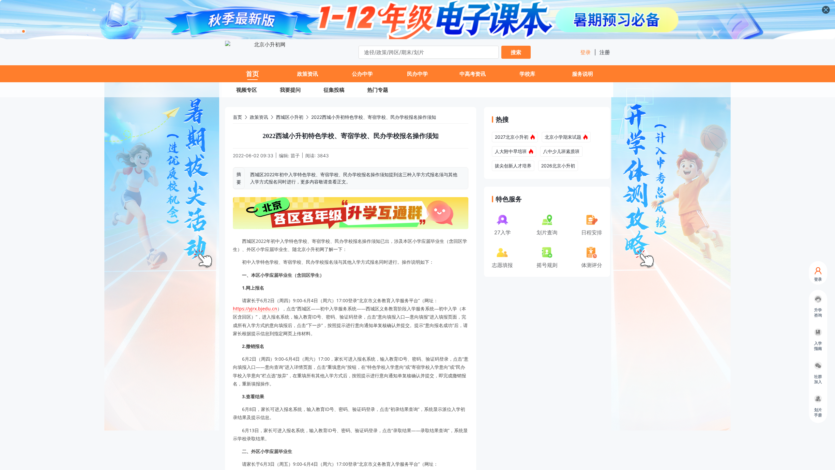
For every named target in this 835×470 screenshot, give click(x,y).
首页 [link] (237, 117)
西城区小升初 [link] (289, 117)
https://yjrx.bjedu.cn (255, 309)
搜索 (516, 52)
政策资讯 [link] (259, 117)
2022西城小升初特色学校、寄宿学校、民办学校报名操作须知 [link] (373, 117)
